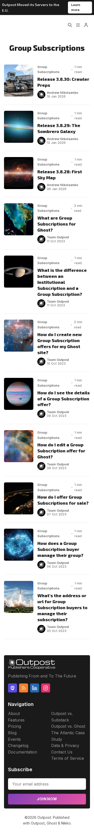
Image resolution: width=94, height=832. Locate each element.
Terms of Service (67, 758)
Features (16, 719)
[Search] (70, 25)
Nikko (66, 823)
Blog (12, 732)
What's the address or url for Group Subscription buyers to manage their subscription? (62, 607)
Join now (47, 799)
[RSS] (23, 687)
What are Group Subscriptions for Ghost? (56, 224)
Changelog (18, 745)
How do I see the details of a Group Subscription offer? (63, 398)
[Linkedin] (34, 687)
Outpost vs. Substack (62, 716)
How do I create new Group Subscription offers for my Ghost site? (59, 343)
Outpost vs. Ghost (68, 726)
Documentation (22, 751)
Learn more (75, 7)
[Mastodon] (12, 687)
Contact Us (61, 751)
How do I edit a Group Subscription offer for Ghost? (61, 450)
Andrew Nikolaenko (62, 93)
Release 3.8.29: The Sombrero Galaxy (58, 128)
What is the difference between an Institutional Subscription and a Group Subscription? (62, 282)
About (14, 713)
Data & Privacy (65, 745)
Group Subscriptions (48, 69)
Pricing (14, 726)
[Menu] (78, 25)
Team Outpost (58, 237)
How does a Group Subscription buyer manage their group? (60, 549)
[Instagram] (45, 687)
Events (14, 739)
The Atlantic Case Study (68, 736)
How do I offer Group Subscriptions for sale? (63, 500)
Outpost (44, 817)
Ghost (52, 823)
